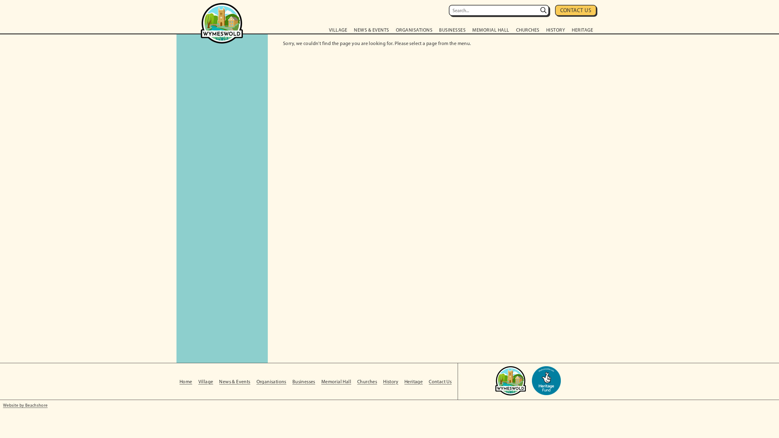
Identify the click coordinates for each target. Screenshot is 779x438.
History (555, 30)
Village (338, 30)
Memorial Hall (490, 30)
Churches (528, 30)
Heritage (582, 30)
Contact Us (576, 10)
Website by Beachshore (25, 405)
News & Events (371, 30)
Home (186, 381)
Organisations (414, 30)
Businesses (452, 30)
